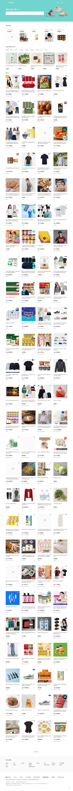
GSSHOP (30, 763)
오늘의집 (26, 50)
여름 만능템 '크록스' (12, 9)
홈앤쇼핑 (30, 764)
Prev (6, 35)
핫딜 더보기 (36, 751)
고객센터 (21, 777)
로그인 (58, 2)
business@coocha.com (43, 783)
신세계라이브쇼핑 (32, 766)
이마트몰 (37, 50)
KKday (61, 764)
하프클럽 (32, 50)
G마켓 (46, 50)
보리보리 (53, 764)
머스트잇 (22, 763)
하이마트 (37, 763)
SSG (42, 50)
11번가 (16, 50)
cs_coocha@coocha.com (29, 783)
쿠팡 (7, 50)
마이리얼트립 (62, 763)
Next (67, 35)
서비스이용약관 (28, 777)
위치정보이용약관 (37, 777)
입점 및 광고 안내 (61, 777)
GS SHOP (21, 50)
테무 (45, 763)
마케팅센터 (53, 777)
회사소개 (15, 777)
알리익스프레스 (46, 764)
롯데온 (11, 50)
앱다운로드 (9, 777)
